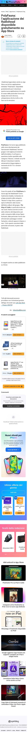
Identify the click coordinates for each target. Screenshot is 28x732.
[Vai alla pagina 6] (13, 554)
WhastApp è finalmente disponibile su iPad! (13, 630)
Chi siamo (3, 730)
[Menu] (2, 1)
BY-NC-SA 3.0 (13, 727)
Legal (13, 730)
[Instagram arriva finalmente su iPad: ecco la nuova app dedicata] (13, 595)
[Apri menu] (21, 2)
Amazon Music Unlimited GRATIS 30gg (7, 507)
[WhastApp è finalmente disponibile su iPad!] (13, 619)
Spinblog (8, 725)
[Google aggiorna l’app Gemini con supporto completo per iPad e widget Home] (13, 643)
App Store (12, 11)
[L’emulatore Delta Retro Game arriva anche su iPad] (13, 668)
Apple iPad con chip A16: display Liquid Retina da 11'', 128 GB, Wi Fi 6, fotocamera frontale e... (17, 324)
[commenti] (19, 36)
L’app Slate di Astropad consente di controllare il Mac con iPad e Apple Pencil (13, 704)
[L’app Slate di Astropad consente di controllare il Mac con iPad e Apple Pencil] (13, 692)
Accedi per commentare (13, 406)
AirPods (22, 5)
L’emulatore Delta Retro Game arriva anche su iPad (13, 679)
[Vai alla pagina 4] (10, 554)
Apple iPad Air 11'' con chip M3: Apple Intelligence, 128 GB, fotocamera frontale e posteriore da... (17, 365)
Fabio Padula (8, 35)
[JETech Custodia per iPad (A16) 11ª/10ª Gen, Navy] (5, 344)
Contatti (9, 730)
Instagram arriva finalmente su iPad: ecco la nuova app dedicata (13, 606)
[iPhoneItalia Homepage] (13, 1)
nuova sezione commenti (16, 49)
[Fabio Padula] (2, 36)
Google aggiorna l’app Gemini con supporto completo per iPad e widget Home (13, 654)
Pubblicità (23, 730)
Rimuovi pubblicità (13, 76)
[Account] (24, 1)
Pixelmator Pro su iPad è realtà (13, 583)
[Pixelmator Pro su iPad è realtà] (13, 573)
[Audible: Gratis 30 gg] (19, 500)
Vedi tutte (13, 492)
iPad (9, 5)
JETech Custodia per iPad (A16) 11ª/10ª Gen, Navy (16, 344)
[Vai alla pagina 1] (6, 554)
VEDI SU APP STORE (13, 138)
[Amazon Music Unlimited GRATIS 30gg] (7, 500)
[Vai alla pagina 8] (16, 554)
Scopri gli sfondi (12, 449)
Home (3, 11)
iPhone (3, 5)
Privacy (18, 730)
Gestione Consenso (22, 727)
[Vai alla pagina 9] (17, 554)
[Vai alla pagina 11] (20, 554)
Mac (15, 5)
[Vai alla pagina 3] (9, 554)
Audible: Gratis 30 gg (19, 507)
